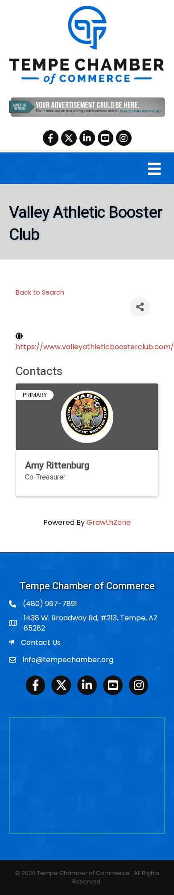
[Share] (140, 307)
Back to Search (40, 292)
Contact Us (41, 642)
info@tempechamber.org (68, 660)
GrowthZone (109, 522)
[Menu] (154, 169)
